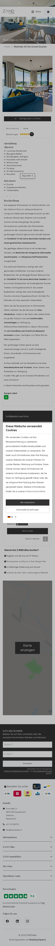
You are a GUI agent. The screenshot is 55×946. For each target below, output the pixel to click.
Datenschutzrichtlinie (35, 492)
